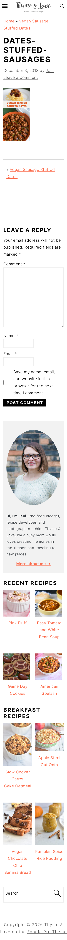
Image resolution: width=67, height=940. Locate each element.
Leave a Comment (20, 77)
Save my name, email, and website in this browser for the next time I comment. (34, 382)
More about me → (33, 563)
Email (10, 353)
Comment (14, 264)
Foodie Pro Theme (47, 931)
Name (10, 335)
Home (9, 21)
